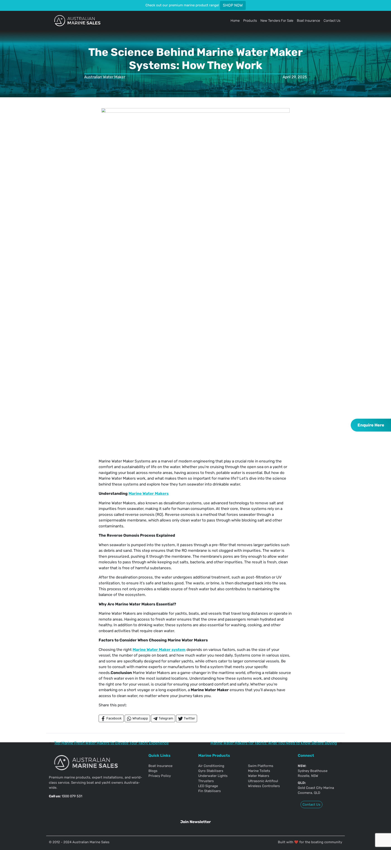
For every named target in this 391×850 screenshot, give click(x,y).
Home (235, 21)
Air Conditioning (211, 766)
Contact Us (332, 21)
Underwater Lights (213, 776)
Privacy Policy (159, 776)
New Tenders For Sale (276, 21)
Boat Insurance (308, 21)
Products (250, 21)
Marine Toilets (259, 771)
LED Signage (208, 786)
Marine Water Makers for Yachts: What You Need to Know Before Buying (273, 743)
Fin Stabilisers (209, 791)
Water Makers (258, 776)
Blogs (152, 771)
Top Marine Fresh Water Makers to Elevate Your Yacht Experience (111, 743)
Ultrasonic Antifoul (263, 781)
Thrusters (206, 781)
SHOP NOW (233, 5)
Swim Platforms (260, 766)
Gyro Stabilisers (210, 771)
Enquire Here (371, 424)
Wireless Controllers (264, 786)
